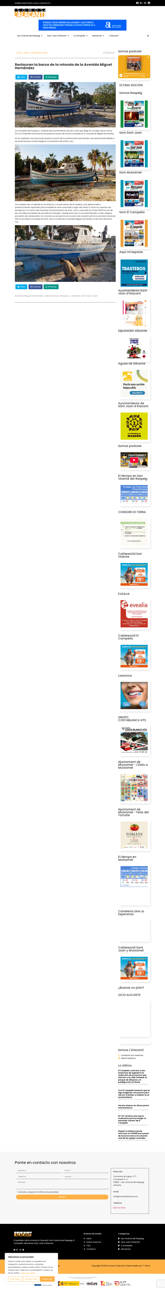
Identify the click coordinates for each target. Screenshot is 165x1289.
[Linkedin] (149, 3)
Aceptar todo (47, 1279)
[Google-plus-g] (141, 3)
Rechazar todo (31, 1279)
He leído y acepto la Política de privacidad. (38, 1191)
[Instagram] (145, 3)
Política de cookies (27, 1273)
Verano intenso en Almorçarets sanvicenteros (133, 1106)
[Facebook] (137, 3)
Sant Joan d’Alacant (56, 35)
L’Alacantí (113, 35)
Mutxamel (97, 35)
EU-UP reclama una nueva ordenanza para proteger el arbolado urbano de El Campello (132, 1119)
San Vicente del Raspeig (28, 35)
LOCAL (19, 52)
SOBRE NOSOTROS (23, 3)
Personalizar (15, 1279)
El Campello (79, 35)
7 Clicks (146, 1265)
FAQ (36, 3)
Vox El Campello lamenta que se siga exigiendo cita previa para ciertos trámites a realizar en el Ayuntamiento (134, 1094)
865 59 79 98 (119, 1207)
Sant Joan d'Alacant (36, 52)
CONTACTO (44, 3)
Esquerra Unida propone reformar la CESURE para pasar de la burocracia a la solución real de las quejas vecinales (133, 1134)
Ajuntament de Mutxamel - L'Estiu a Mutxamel (133, 765)
